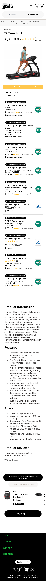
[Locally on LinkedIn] (26, 569)
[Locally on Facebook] (19, 569)
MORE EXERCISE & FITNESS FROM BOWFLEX (23, 477)
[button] (24, 109)
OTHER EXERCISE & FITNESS (23, 484)
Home (3, 22)
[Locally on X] (32, 569)
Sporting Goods (36, 22)
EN (31, 6)
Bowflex (23, 22)
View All (21, 514)
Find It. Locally (36, 14)
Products (12, 22)
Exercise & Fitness (23, 24)
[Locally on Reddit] (13, 569)
